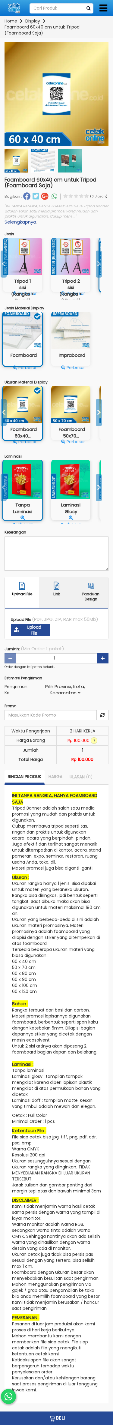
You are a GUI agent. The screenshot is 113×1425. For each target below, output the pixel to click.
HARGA (55, 777)
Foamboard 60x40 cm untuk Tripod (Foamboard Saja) (42, 30)
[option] (71, 268)
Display (32, 21)
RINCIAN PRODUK (24, 777)
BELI (60, 1417)
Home (11, 21)
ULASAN (81, 777)
